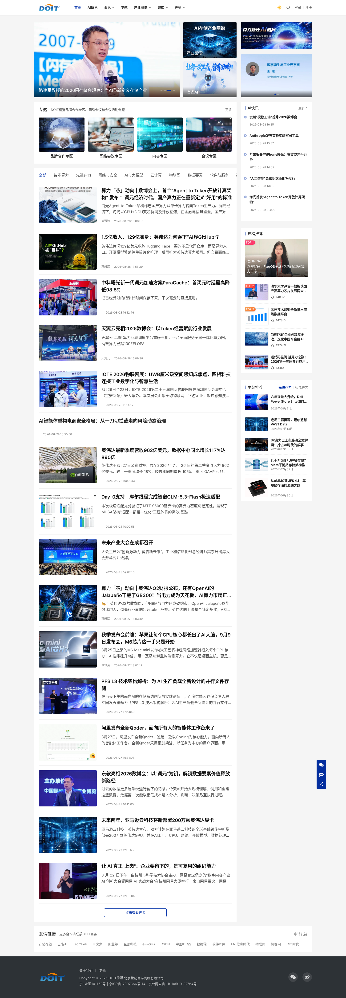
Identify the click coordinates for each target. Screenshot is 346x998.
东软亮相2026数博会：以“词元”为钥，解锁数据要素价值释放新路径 (165, 777)
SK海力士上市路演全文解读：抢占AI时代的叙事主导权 (289, 444)
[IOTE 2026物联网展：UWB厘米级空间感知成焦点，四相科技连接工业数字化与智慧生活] (68, 389)
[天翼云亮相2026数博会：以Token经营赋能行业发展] (68, 343)
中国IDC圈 (183, 944)
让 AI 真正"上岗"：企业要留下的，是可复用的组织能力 (158, 866)
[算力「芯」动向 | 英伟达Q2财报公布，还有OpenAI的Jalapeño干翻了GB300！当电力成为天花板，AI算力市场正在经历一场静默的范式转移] (68, 603)
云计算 (156, 175)
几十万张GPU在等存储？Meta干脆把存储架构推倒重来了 (289, 464)
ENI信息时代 (240, 944)
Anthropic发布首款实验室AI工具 (274, 136)
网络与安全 (107, 175)
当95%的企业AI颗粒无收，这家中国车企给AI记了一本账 (289, 339)
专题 (124, 7)
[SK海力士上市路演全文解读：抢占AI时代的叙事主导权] (256, 444)
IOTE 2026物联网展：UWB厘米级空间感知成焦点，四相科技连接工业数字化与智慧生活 (166, 378)
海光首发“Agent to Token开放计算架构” (277, 199)
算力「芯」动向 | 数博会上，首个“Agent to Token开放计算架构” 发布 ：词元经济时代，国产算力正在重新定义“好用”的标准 (166, 194)
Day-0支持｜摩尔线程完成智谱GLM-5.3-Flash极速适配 (160, 497)
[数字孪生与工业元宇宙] (276, 75)
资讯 (107, 7)
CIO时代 (292, 944)
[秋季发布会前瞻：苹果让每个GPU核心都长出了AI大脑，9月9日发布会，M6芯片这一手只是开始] (68, 649)
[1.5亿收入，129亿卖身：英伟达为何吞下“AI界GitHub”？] (68, 252)
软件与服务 (219, 175)
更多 (178, 7)
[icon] (293, 977)
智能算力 (61, 175)
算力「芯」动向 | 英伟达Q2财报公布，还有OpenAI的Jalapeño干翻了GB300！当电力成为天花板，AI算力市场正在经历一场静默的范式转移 (166, 591)
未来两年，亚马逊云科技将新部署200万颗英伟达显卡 (157, 820)
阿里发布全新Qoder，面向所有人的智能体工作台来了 (158, 728)
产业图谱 (140, 7)
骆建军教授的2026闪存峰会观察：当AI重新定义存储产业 (93, 90)
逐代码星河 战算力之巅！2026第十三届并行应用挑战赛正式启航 (289, 361)
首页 (77, 7)
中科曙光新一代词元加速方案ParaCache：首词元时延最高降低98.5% (165, 286)
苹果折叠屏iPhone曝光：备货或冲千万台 (278, 156)
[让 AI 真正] (68, 881)
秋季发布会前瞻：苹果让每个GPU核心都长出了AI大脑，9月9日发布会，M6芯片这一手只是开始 (166, 638)
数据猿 (202, 944)
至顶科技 (130, 944)
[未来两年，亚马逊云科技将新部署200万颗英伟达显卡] (68, 835)
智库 (161, 7)
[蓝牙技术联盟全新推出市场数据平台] (256, 316)
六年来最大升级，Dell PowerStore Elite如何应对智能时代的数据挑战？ (289, 401)
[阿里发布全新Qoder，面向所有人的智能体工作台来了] (68, 742)
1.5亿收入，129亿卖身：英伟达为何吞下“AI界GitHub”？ (161, 237)
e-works (148, 944)
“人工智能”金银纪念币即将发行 (272, 178)
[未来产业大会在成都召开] (68, 557)
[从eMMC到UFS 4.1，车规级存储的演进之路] (256, 487)
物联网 (174, 175)
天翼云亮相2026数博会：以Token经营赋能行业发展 (156, 328)
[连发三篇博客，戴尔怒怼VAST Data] (256, 424)
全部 (42, 175)
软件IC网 (218, 944)
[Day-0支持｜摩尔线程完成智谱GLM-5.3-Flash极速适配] (68, 511)
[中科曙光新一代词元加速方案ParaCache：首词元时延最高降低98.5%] (68, 297)
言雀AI (62, 944)
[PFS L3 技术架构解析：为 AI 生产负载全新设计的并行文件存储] (68, 696)
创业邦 (113, 944)
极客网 (276, 944)
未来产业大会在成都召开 (127, 543)
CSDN (165, 944)
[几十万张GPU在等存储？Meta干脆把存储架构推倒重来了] (256, 464)
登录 (298, 7)
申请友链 (300, 934)
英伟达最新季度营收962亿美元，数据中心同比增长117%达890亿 (163, 454)
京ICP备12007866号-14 (127, 984)
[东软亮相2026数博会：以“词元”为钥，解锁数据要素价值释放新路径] (68, 788)
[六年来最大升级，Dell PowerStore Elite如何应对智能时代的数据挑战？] (256, 402)
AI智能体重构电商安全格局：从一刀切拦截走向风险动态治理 (102, 421)
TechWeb (80, 944)
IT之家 (97, 944)
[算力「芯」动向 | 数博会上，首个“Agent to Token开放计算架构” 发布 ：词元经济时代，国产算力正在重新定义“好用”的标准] (68, 205)
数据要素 (195, 175)
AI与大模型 (134, 175)
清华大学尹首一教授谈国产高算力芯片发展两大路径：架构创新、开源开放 (289, 290)
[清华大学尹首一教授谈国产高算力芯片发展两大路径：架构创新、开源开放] (256, 292)
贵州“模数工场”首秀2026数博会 (273, 117)
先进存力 (83, 175)
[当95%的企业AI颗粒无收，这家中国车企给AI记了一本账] (256, 338)
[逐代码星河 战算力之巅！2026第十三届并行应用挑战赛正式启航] (256, 362)
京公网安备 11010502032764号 (173, 984)
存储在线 (45, 944)
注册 (308, 7)
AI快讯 (92, 7)
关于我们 (86, 970)
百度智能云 (50, 682)
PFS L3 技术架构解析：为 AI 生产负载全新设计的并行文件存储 (165, 685)
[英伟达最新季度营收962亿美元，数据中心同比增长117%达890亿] (68, 465)
